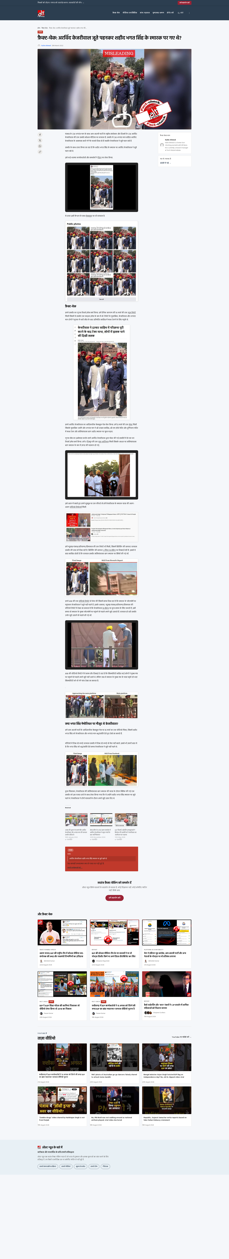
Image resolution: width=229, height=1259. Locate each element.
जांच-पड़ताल (145, 12)
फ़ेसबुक (89, 216)
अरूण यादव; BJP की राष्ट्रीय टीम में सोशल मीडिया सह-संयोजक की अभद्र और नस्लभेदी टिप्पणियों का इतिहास (62, 955)
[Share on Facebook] (40, 134)
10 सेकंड (105, 608)
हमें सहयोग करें (185, 2)
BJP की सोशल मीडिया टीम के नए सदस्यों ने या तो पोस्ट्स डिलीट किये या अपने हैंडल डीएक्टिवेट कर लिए (113, 955)
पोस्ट (130, 424)
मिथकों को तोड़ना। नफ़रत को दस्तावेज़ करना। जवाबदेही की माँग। (61, 2)
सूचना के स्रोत (80, 1166)
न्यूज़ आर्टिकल (103, 441)
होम (39, 28)
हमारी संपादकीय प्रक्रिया (48, 1166)
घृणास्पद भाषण (158, 12)
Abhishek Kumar (49, 961)
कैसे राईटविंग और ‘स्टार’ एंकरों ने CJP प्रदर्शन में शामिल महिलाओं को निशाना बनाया (166, 1006)
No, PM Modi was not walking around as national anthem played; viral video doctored (111, 1119)
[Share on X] (40, 140)
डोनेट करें (170, 12)
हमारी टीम (94, 1166)
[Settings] (189, 13)
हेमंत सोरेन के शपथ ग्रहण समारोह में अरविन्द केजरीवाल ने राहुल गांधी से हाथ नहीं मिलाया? (100, 832)
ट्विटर (99, 157)
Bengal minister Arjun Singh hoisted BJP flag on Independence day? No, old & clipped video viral (164, 1076)
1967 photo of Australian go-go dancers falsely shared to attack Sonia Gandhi (114, 1076)
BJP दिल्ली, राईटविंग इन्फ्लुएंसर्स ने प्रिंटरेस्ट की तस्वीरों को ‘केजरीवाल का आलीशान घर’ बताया (125, 832)
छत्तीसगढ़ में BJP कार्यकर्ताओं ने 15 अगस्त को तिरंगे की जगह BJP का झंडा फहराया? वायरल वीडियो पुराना (62, 1076)
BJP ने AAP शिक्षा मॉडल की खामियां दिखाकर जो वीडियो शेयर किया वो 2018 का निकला (60, 1007)
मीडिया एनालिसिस (130, 12)
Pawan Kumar (48, 1013)
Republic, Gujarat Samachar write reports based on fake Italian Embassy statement (165, 1119)
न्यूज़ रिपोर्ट (132, 312)
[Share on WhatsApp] (40, 146)
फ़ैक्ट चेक (116, 12)
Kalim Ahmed (46, 45)
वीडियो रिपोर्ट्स (76, 507)
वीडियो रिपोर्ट (84, 601)
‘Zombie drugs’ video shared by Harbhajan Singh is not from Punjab (62, 1119)
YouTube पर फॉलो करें (181, 1037)
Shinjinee (156, 1012)
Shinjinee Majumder (102, 961)
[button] (96, 203)
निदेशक (105, 1166)
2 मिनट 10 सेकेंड (109, 550)
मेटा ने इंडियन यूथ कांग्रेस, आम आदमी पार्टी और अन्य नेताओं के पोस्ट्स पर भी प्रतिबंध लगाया (165, 955)
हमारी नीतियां (66, 1166)
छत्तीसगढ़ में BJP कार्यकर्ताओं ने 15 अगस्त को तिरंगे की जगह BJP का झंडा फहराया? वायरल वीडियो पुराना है (113, 1007)
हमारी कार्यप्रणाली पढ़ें (75, 868)
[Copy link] (40, 151)
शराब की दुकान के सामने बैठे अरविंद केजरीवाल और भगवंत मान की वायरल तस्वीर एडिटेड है (76, 832)
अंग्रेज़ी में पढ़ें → (165, 163)
